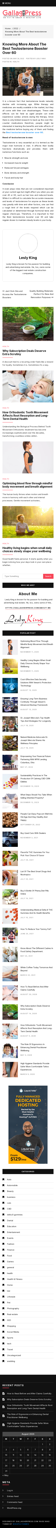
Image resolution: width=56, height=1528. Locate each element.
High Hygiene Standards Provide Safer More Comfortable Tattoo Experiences (34, 1066)
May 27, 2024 (26, 767)
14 (35, 1455)
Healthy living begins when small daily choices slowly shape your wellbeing (27, 549)
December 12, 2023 (29, 802)
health (16, 62)
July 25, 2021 (27, 879)
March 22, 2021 (28, 975)
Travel (10, 1349)
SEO (9, 1320)
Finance (10, 1250)
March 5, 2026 (27, 1074)
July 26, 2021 (27, 860)
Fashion (10, 1244)
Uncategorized (14, 1355)
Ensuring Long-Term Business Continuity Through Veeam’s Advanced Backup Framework (34, 701)
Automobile (12, 1185)
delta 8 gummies (15, 1214)
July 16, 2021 (26, 917)
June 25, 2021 (27, 934)
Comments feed (14, 1502)
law (8, 1291)
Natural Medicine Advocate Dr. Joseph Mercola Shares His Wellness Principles (34, 740)
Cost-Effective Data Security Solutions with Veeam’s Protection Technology (35, 682)
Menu (7, 3)
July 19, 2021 (26, 898)
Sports (10, 1338)
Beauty (10, 1191)
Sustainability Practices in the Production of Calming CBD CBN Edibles (35, 778)
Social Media (13, 1332)
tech (9, 1343)
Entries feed (12, 1496)
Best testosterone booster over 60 (24, 132)
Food (9, 1255)
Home (10, 1285)
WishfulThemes (21, 1524)
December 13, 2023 (29, 786)
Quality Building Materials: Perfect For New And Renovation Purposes (41, 294)
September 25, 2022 (30, 825)
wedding (11, 1361)
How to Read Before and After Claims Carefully (29, 1393)
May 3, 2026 (26, 1055)
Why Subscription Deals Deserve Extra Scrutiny (24, 352)
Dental (10, 1220)
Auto (9, 1179)
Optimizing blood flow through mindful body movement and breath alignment (27, 485)
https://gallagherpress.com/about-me (28, 608)
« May (5, 1475)
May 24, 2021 (26, 956)
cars (9, 1203)
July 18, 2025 (27, 725)
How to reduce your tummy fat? (35, 929)
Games (10, 1261)
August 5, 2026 (28, 1036)
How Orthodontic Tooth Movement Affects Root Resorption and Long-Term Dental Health (25, 415)
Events (10, 1238)
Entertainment (13, 1232)
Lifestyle (11, 1296)
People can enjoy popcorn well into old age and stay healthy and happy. (36, 817)
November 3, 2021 (29, 838)
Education (11, 1226)
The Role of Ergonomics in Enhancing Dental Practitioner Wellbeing (33, 1047)
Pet (8, 1302)
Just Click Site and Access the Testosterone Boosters (14, 294)
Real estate (12, 1314)
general (10, 1267)
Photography (13, 1308)
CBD (9, 1209)
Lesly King (41, 59)
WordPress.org (14, 1508)
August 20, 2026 (28, 994)
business (11, 1197)
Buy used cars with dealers (33, 833)
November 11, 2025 (29, 652)
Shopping (11, 1326)
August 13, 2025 (28, 690)
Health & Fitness (14, 1279)
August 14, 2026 (28, 1013)
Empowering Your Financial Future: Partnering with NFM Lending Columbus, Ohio (35, 759)
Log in (10, 1490)
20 (28, 1460)
